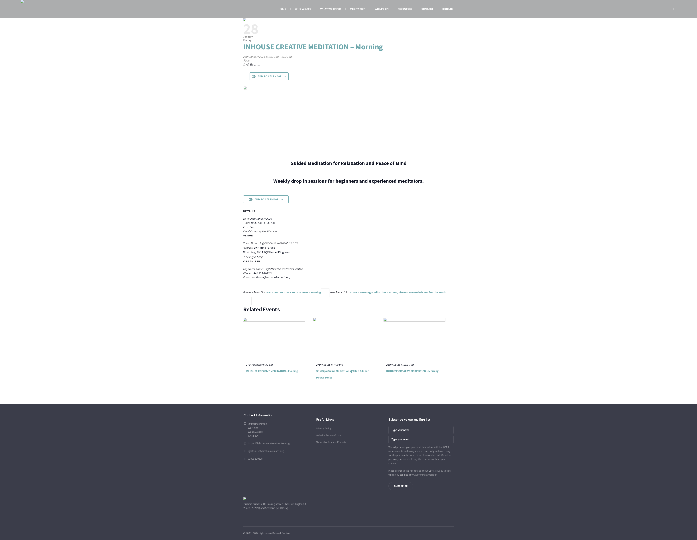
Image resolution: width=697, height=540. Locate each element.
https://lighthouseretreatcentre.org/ (269, 443)
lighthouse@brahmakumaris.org (266, 451)
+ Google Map (253, 257)
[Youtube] (318, 416)
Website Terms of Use (328, 435)
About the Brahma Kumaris (331, 442)
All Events (252, 64)
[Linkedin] (327, 416)
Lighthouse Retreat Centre (279, 243)
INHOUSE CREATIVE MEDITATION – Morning (412, 371)
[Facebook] (314, 416)
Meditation (269, 231)
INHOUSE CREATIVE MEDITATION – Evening (282, 292)
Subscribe (400, 486)
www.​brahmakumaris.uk (424, 474)
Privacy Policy (323, 428)
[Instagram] (323, 416)
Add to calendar (270, 76)
